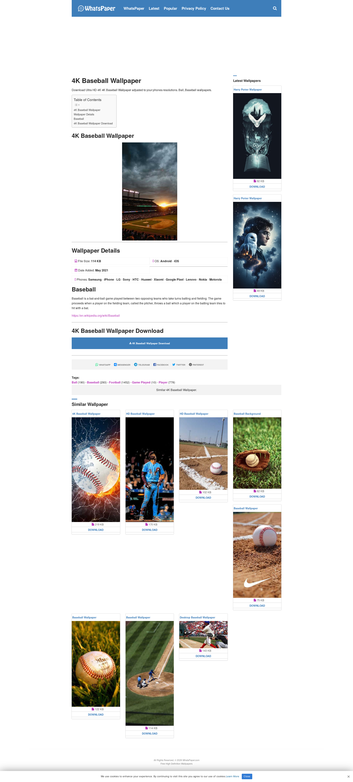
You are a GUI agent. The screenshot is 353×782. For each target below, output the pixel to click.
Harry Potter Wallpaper (248, 89)
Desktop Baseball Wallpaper (197, 617)
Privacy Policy (194, 8)
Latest (154, 8)
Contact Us (220, 8)
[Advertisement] (176, 46)
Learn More (232, 776)
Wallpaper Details (84, 114)
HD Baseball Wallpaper (140, 413)
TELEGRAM (144, 364)
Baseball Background (247, 413)
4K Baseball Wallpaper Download (93, 123)
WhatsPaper (134, 8)
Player (163, 382)
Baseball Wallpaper (246, 508)
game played (141, 382)
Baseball (79, 119)
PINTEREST (198, 364)
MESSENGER (123, 364)
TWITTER (180, 364)
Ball (75, 382)
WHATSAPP (104, 364)
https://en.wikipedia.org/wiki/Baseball (96, 315)
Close (247, 776)
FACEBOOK (162, 364)
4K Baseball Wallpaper (87, 110)
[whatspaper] (96, 8)
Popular (170, 8)
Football (115, 382)
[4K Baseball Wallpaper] (149, 191)
